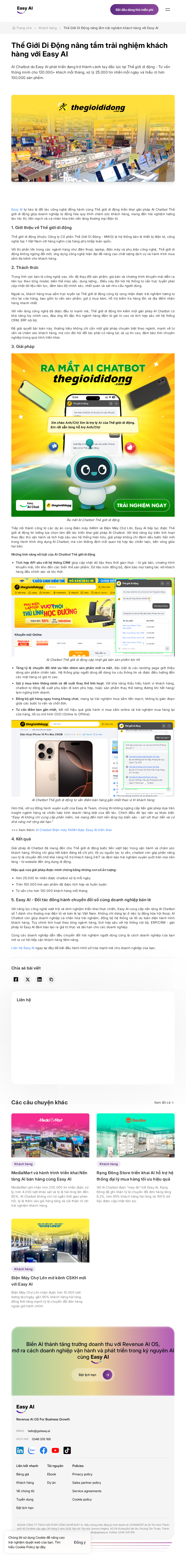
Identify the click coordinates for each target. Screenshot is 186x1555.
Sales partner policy (86, 1482)
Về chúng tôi (25, 1491)
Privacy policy (82, 1474)
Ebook (51, 1474)
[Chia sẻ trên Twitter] (27, 979)
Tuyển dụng (24, 1499)
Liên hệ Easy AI (22, 948)
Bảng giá (22, 1474)
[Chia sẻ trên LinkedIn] (39, 979)
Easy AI (16, 209)
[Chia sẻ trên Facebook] (15, 979)
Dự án (51, 1482)
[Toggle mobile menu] (168, 9)
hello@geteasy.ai (39, 1431)
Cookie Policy (25, 1547)
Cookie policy (82, 1499)
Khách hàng (23, 1164)
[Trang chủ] (25, 9)
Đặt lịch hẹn (25, 1508)
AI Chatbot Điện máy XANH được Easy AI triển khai (74, 830)
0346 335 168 (41, 1439)
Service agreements (86, 1491)
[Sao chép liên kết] (51, 979)
